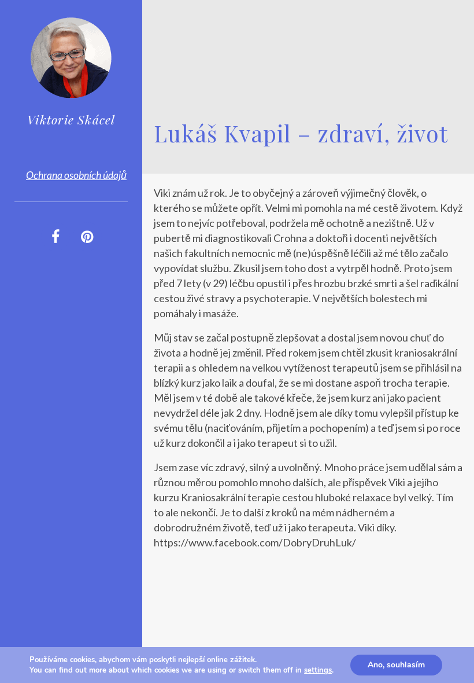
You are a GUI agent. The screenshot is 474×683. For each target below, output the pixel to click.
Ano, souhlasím (396, 664)
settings (318, 670)
